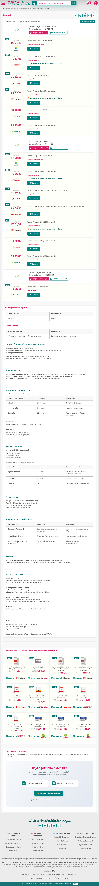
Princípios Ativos (61, 845)
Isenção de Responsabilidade (85, 837)
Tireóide (37, 9)
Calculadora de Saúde (13, 847)
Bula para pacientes (36, 336)
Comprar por (39, 33)
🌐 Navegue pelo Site (61, 833)
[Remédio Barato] (13, 3)
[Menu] (3, 3)
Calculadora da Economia (13, 839)
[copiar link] (48, 9)
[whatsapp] (94, 15)
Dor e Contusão (37, 851)
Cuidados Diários (38, 847)
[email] (76, 15)
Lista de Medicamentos (61, 837)
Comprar (35, 48)
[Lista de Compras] (89, 3)
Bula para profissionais (18, 336)
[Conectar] (96, 3)
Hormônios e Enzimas (24, 9)
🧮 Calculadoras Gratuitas (13, 834)
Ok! (75, 884)
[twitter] (85, 15)
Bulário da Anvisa (61, 841)
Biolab (53, 318)
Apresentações (88, 21)
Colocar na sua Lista (59, 33)
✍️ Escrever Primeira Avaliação (48, 793)
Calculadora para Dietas (13, 843)
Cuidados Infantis (38, 843)
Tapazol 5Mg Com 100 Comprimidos (43, 27)
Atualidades (61, 849)
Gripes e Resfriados (37, 839)
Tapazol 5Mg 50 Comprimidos (41, 273)
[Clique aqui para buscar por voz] (34, 3)
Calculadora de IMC (13, 851)
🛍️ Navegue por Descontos (37, 834)
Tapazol (44, 9)
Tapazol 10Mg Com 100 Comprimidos (43, 142)
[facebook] (89, 15)
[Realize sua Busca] (73, 3)
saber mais (68, 884)
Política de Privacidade (85, 841)
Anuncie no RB (85, 849)
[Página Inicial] (3, 9)
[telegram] (80, 15)
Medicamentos (11, 9)
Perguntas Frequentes (85, 845)
